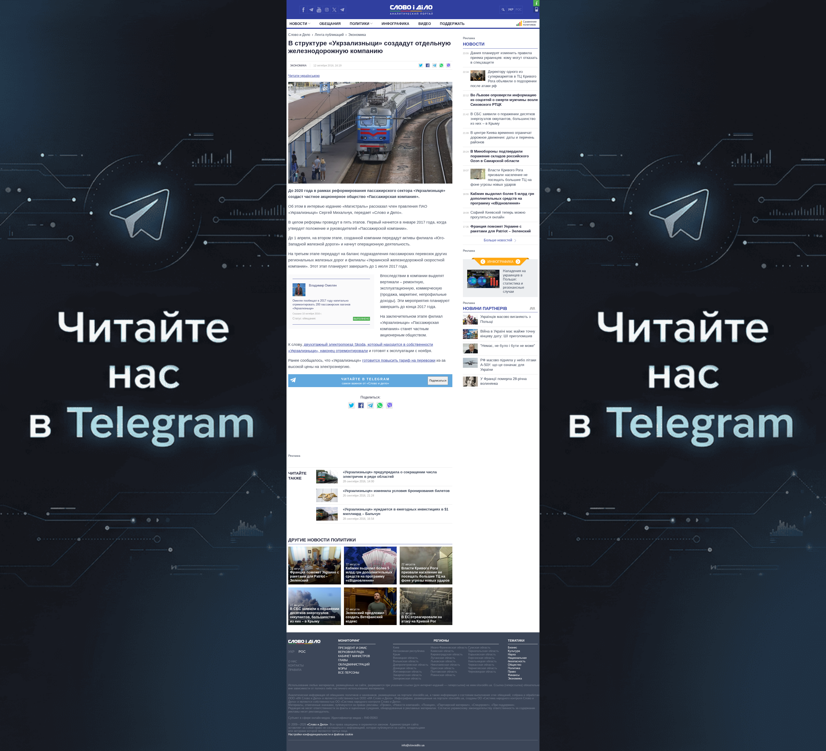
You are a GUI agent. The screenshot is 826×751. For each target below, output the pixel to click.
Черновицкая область (482, 671)
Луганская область (443, 657)
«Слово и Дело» (317, 724)
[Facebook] (303, 10)
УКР (510, 9)
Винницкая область (405, 657)
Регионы (441, 640)
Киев (396, 647)
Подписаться (437, 380)
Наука (512, 654)
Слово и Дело (299, 35)
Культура (514, 651)
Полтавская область (444, 671)
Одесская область (443, 668)
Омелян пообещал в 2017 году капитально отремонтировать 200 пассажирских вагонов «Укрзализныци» (321, 304)
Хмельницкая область (482, 661)
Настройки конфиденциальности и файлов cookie (320, 734)
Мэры (342, 668)
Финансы (513, 675)
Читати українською (304, 76)
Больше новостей (498, 240)
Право (512, 671)
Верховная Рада (351, 652)
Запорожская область (407, 678)
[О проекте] (536, 3)
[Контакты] (536, 9)
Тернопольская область (483, 651)
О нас (292, 661)
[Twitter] (334, 10)
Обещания (330, 24)
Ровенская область (443, 675)
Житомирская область (407, 671)
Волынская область (406, 661)
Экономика (357, 35)
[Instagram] (327, 10)
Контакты (296, 665)
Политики (359, 24)
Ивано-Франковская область (449, 647)
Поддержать (452, 24)
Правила (295, 669)
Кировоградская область (447, 654)
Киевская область (442, 651)
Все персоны (348, 672)
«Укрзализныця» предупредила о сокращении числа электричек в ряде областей (390, 476)
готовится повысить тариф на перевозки (398, 360)
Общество (514, 664)
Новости (298, 24)
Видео (424, 24)
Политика (514, 668)
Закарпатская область (407, 675)
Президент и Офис (352, 648)
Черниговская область (482, 668)
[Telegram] (311, 10)
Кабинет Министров (354, 656)
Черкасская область (481, 664)
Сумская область (479, 647)
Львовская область (443, 661)
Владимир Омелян (323, 285)
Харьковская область (482, 654)
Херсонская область (481, 657)
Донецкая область (404, 668)
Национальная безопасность (517, 659)
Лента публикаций (329, 35)
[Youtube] (319, 10)
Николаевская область (445, 664)
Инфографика (395, 24)
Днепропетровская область (410, 664)
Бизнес (512, 647)
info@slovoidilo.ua (413, 745)
